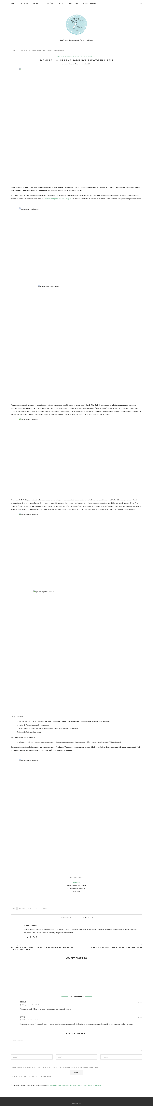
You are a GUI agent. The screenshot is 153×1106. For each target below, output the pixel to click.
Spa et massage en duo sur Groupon (57, 199)
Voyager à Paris (91, 56)
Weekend (24, 3)
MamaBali (76, 882)
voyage (44, 908)
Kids (61, 3)
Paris (13, 3)
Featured (68, 56)
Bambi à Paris (73, 64)
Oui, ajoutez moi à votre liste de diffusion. (32, 1076)
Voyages (37, 3)
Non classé (79, 56)
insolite (22, 908)
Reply (140, 1002)
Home (13, 50)
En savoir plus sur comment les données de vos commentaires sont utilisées (74, 1085)
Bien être (49, 3)
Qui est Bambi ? (89, 3)
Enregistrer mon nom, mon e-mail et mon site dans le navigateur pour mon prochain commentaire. (56, 1067)
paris (30, 908)
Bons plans (73, 3)
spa (37, 908)
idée (13, 908)
